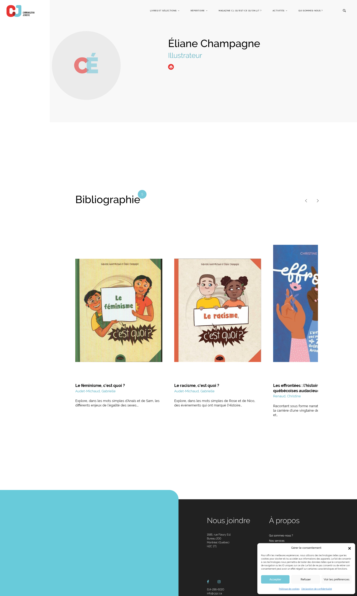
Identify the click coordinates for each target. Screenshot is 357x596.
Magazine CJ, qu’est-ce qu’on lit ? (240, 10)
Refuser (306, 579)
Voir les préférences (336, 579)
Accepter (275, 579)
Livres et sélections (163, 10)
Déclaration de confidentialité (316, 589)
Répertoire (198, 10)
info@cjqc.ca (214, 593)
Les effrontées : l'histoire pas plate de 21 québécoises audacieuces (312, 388)
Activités (278, 10)
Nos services (276, 540)
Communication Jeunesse (20, 11)
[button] (349, 548)
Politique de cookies (289, 589)
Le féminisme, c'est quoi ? (100, 385)
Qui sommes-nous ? (310, 10)
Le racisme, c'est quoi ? (196, 385)
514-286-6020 (215, 589)
